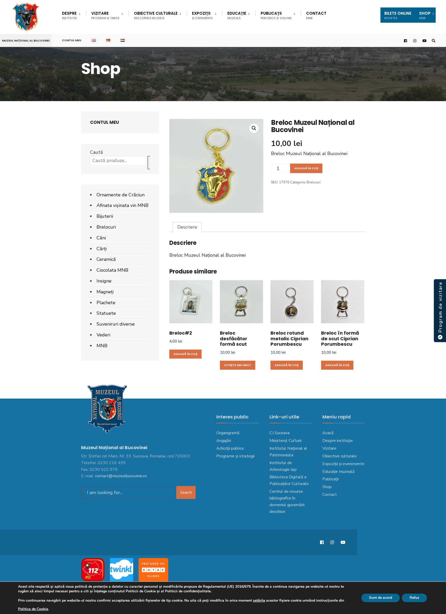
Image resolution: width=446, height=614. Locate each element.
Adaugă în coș (306, 168)
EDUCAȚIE (236, 15)
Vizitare (105, 15)
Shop (327, 487)
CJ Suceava (279, 433)
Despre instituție (337, 440)
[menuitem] (74, 14)
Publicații (276, 15)
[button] (254, 128)
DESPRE (69, 15)
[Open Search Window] (433, 40)
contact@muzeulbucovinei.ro (121, 476)
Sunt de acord (380, 597)
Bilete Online (397, 15)
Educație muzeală (338, 471)
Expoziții (202, 15)
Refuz (414, 597)
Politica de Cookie (33, 609)
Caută (96, 152)
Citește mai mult (237, 365)
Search (186, 492)
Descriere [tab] (187, 227)
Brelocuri (314, 182)
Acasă (328, 433)
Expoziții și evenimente (343, 464)
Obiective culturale (156, 15)
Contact (316, 15)
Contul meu (71, 40)
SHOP (425, 15)
